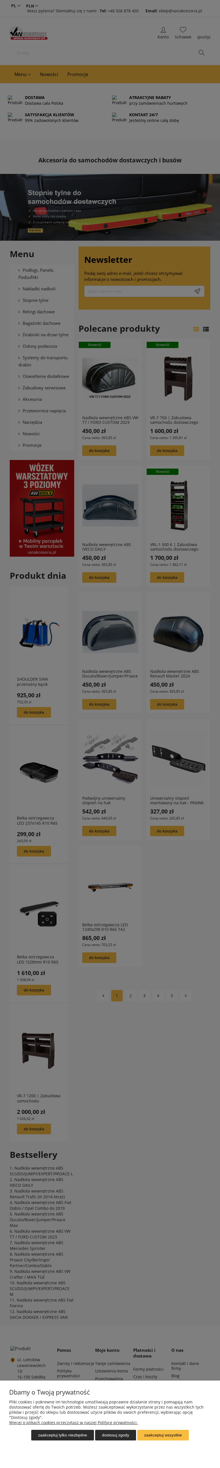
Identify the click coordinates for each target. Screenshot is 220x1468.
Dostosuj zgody (115, 1435)
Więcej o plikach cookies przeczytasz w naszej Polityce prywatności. (73, 1422)
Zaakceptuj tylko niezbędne (62, 1435)
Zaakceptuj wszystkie (163, 1435)
